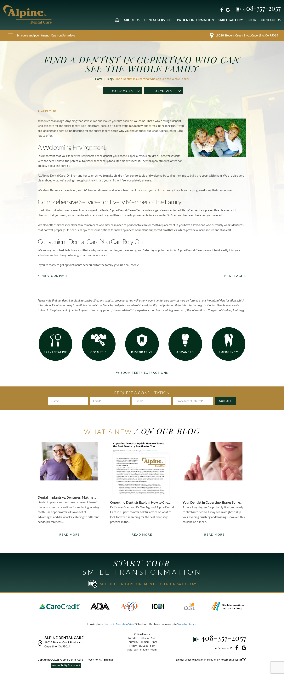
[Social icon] (221, 10)
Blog (252, 20)
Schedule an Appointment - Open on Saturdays (46, 35)
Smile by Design (186, 624)
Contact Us (271, 20)
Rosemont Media (230, 659)
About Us (132, 20)
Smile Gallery (231, 20)
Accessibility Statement (66, 665)
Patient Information (195, 20)
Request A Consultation (142, 392)
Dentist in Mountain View (119, 624)
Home (99, 78)
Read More (69, 534)
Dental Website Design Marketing (196, 659)
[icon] (236, 648)
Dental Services (158, 20)
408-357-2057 (262, 8)
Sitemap (109, 659)
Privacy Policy (94, 659)
